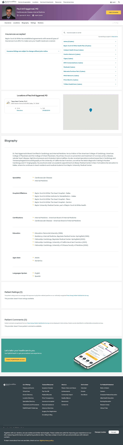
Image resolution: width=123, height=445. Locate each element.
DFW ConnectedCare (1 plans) (73, 63)
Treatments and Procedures (31, 405)
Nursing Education (105, 401)
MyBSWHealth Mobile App (30, 408)
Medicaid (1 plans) (69, 67)
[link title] (9, 2)
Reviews (40, 23)
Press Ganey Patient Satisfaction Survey (78, 295)
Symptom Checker (47, 388)
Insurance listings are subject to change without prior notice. (27, 51)
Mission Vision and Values (69, 388)
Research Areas (104, 405)
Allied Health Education (107, 398)
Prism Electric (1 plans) (71, 80)
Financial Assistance (48, 405)
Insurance (8, 23)
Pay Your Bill (45, 391)
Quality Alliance (66, 398)
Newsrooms (65, 401)
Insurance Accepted (48, 401)
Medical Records (47, 394)
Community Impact (67, 394)
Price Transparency (48, 398)
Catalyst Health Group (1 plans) (74, 50)
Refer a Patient (104, 388)
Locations (16, 23)
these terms (115, 36)
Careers (102, 391)
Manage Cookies (100, 432)
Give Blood (84, 394)
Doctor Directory (28, 394)
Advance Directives (47, 408)
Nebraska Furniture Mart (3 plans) (74, 71)
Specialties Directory (29, 401)
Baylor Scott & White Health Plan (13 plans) (77, 46)
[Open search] (119, 2)
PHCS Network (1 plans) (71, 75)
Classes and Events (28, 388)
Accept (113, 432)
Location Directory (28, 398)
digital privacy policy (46, 440)
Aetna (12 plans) (69, 41)
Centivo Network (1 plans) (72, 54)
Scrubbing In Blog (47, 415)
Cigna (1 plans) (68, 58)
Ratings (33, 23)
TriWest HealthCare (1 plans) (73, 84)
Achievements (66, 391)
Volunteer (84, 388)
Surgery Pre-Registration (49, 411)
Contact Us (65, 405)
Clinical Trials (104, 408)
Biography (25, 23)
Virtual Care (26, 391)
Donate (83, 391)
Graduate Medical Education (108, 394)
